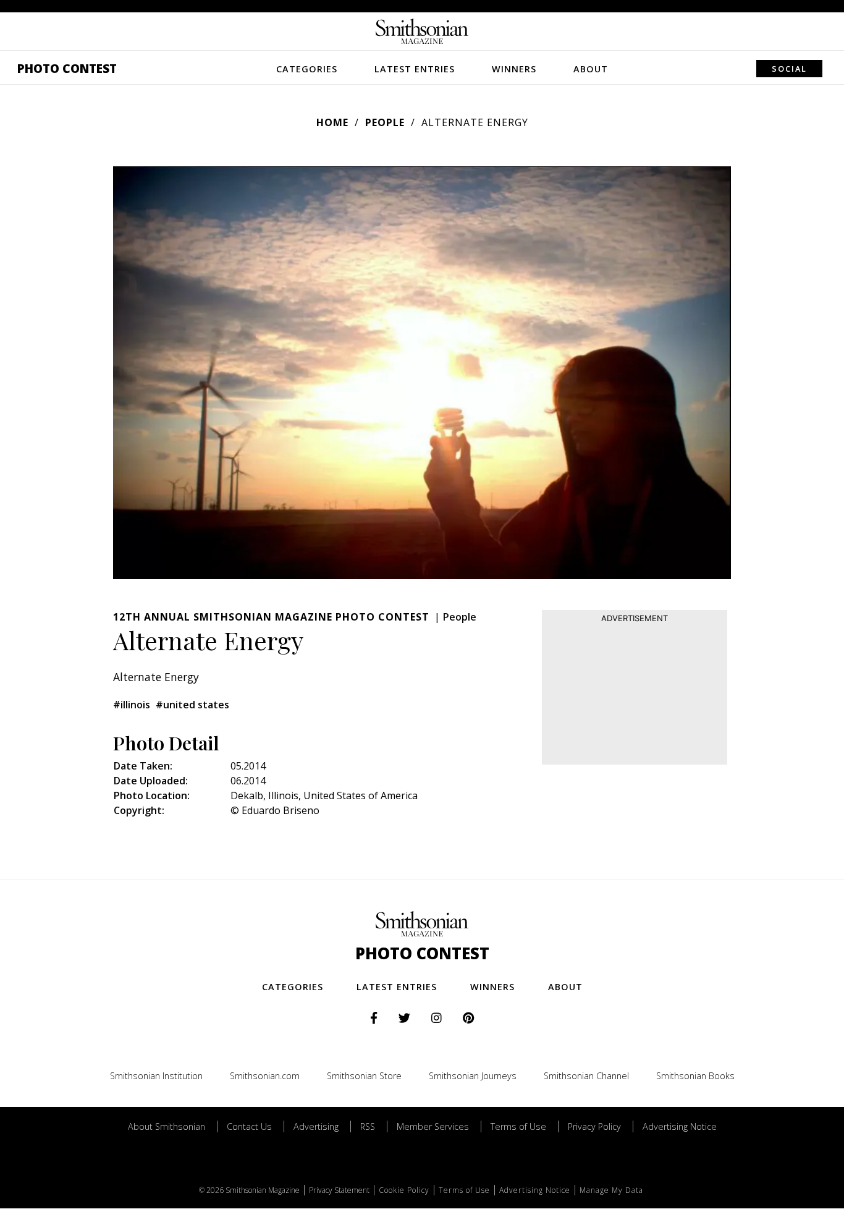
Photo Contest (67, 68)
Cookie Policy (404, 1190)
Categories (306, 69)
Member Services (433, 1126)
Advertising (316, 1126)
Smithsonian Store (364, 1076)
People (385, 122)
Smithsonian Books (695, 1076)
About (590, 69)
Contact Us (249, 1126)
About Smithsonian (166, 1126)
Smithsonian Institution (156, 1076)
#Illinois (131, 704)
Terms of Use (518, 1126)
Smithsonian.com (265, 1076)
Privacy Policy (594, 1126)
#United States (192, 704)
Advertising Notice (680, 1126)
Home (332, 122)
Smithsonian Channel (586, 1076)
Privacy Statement (339, 1190)
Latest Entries (414, 69)
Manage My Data (611, 1190)
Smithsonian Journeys (473, 1076)
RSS (367, 1126)
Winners (514, 69)
